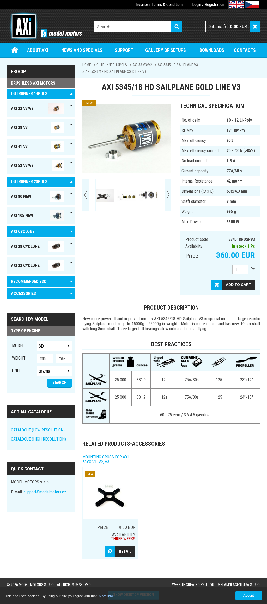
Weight (19, 358)
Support (124, 50)
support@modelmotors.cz (45, 491)
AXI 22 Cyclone (25, 265)
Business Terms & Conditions (159, 4)
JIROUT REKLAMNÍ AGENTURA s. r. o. (232, 585)
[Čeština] (252, 4)
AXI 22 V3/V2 (22, 108)
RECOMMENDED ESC (28, 281)
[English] (236, 4)
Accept (248, 595)
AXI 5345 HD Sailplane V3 (177, 65)
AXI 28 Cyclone (25, 246)
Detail (125, 551)
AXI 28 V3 (19, 127)
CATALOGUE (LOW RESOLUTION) (38, 429)
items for (227, 26)
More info (106, 596)
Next (168, 195)
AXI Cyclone (22, 231)
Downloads (211, 50)
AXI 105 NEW (22, 215)
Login (196, 4)
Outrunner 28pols (29, 181)
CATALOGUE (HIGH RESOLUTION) (38, 439)
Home (15, 50)
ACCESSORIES (23, 293)
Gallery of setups (165, 50)
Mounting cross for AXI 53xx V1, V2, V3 (105, 459)
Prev (85, 195)
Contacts (245, 50)
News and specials (81, 50)
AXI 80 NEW (21, 196)
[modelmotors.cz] (44, 27)
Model (18, 345)
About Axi (37, 50)
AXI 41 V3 (19, 146)
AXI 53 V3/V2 (142, 65)
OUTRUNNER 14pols (111, 65)
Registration (214, 4)
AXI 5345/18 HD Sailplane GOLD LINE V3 (115, 72)
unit (16, 370)
